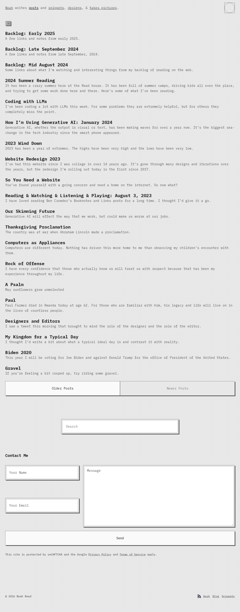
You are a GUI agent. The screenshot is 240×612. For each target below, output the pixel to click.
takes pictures (103, 8)
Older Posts (62, 388)
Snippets (228, 596)
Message (94, 470)
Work (206, 596)
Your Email (19, 505)
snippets (56, 8)
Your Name (18, 472)
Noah (9, 8)
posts (34, 8)
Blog (216, 596)
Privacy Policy (99, 554)
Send (120, 538)
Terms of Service (133, 554)
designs (75, 8)
